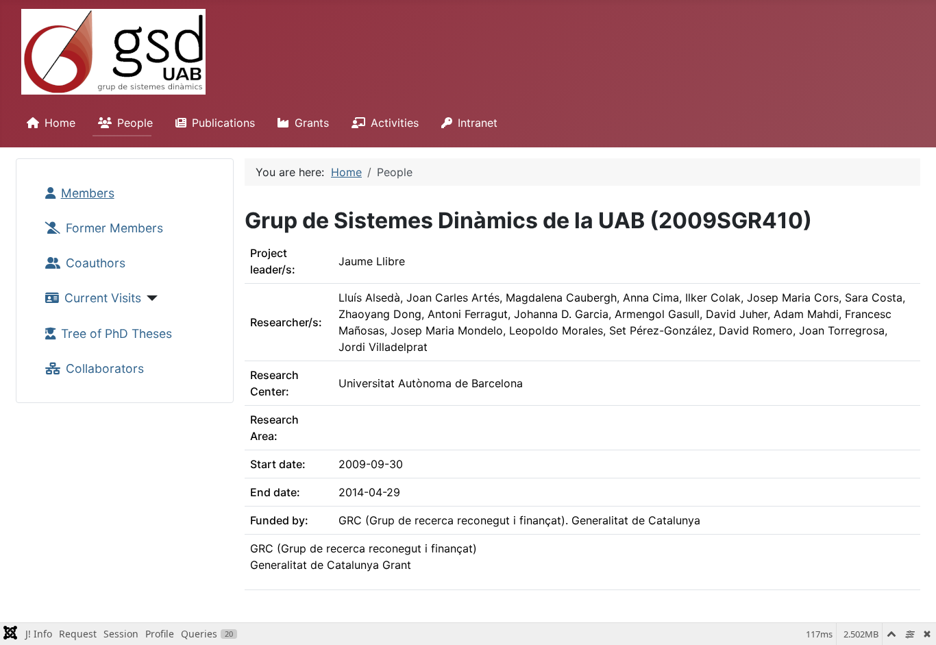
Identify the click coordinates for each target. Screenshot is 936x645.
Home (60, 123)
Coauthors (95, 263)
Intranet (477, 123)
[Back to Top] (912, 619)
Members (87, 193)
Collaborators (105, 368)
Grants (312, 123)
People (135, 123)
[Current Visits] (149, 298)
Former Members (114, 228)
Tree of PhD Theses (116, 333)
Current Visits (102, 298)
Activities (395, 123)
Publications (223, 123)
